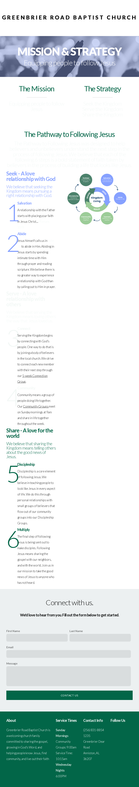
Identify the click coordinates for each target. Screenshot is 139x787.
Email (9, 647)
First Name (13, 631)
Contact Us (69, 695)
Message (12, 663)
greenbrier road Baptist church (69, 17)
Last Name (76, 631)
